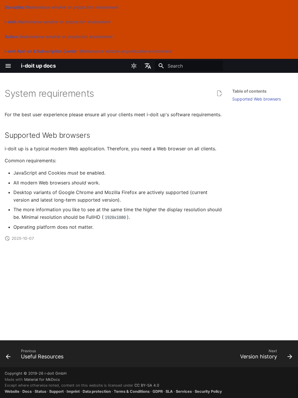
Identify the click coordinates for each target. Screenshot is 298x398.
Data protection (97, 391)
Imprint (73, 391)
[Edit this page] (219, 93)
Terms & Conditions (132, 391)
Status (40, 391)
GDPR (157, 391)
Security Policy (208, 391)
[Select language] (148, 66)
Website (12, 391)
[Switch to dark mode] (134, 66)
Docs (27, 391)
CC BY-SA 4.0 (146, 385)
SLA (169, 391)
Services (184, 391)
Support (56, 391)
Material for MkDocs (42, 379)
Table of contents (249, 91)
